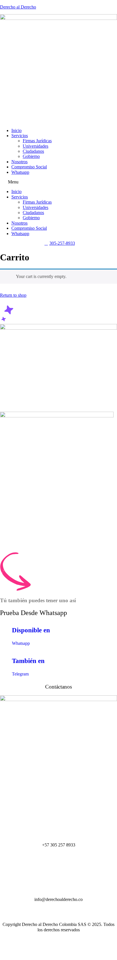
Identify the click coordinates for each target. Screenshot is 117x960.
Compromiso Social (29, 166)
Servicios (19, 135)
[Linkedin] (58, 951)
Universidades (35, 146)
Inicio (16, 130)
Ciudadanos (33, 151)
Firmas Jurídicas (37, 140)
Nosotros (19, 161)
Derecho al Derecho (18, 7)
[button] (58, 182)
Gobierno (31, 156)
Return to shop (13, 295)
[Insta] (58, 940)
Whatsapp (20, 172)
